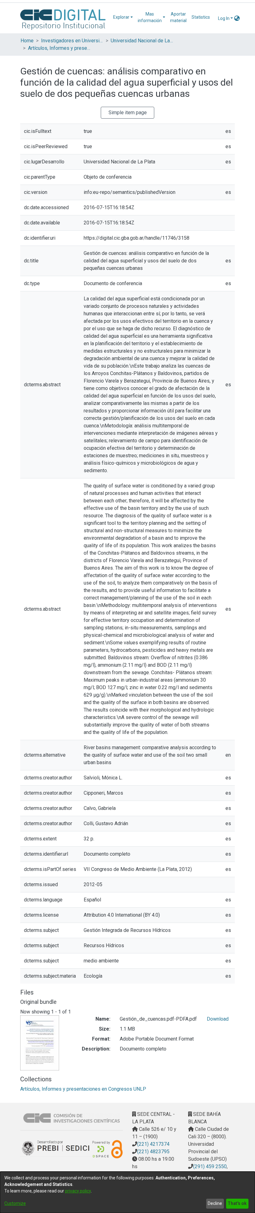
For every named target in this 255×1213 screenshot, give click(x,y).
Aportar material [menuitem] (178, 17)
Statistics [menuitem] (201, 17)
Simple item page (128, 112)
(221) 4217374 (153, 1144)
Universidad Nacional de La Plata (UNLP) (142, 41)
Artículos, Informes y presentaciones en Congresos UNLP (59, 48)
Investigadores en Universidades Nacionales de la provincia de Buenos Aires (72, 41)
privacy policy (78, 1190)
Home (27, 41)
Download (218, 1019)
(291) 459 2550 (210, 1166)
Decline (215, 1203)
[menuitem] (123, 17)
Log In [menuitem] (224, 18)
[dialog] (127, 1192)
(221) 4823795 (153, 1151)
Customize (15, 1203)
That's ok (237, 1203)
